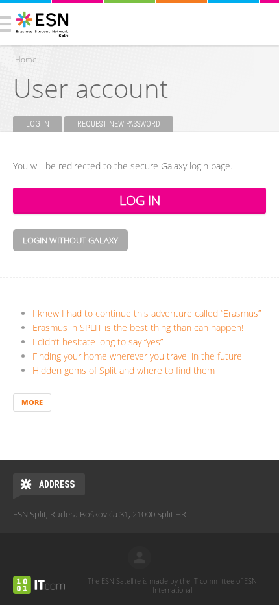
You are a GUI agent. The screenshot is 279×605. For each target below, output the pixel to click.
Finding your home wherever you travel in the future (137, 356)
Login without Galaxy (70, 240)
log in (139, 557)
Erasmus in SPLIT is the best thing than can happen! (137, 327)
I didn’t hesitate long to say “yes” (97, 342)
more (32, 402)
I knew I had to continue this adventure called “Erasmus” (146, 313)
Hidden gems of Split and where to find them (123, 370)
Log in (44, 124)
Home (26, 59)
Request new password (118, 124)
